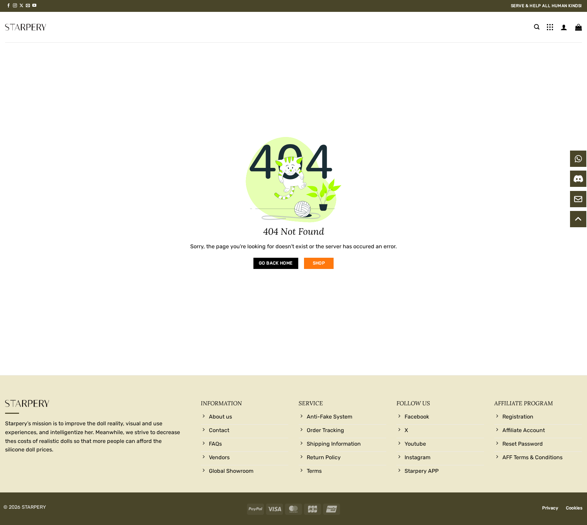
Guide (550, 27)
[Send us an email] (28, 5)
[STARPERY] (25, 27)
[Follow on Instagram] (15, 5)
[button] (536, 27)
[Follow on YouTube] (34, 5)
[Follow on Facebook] (8, 5)
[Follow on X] (21, 5)
